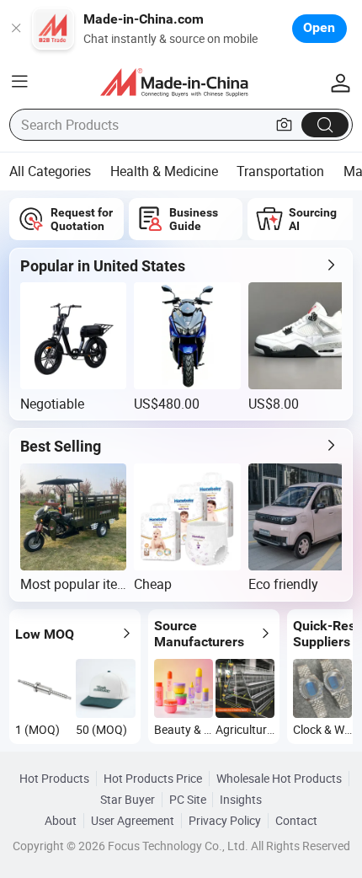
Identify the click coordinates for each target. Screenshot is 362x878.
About (61, 820)
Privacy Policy (225, 820)
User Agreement (132, 820)
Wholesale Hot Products (279, 778)
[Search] (325, 124)
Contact (296, 820)
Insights (241, 799)
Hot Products (54, 778)
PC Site (187, 799)
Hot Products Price (153, 778)
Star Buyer (127, 799)
